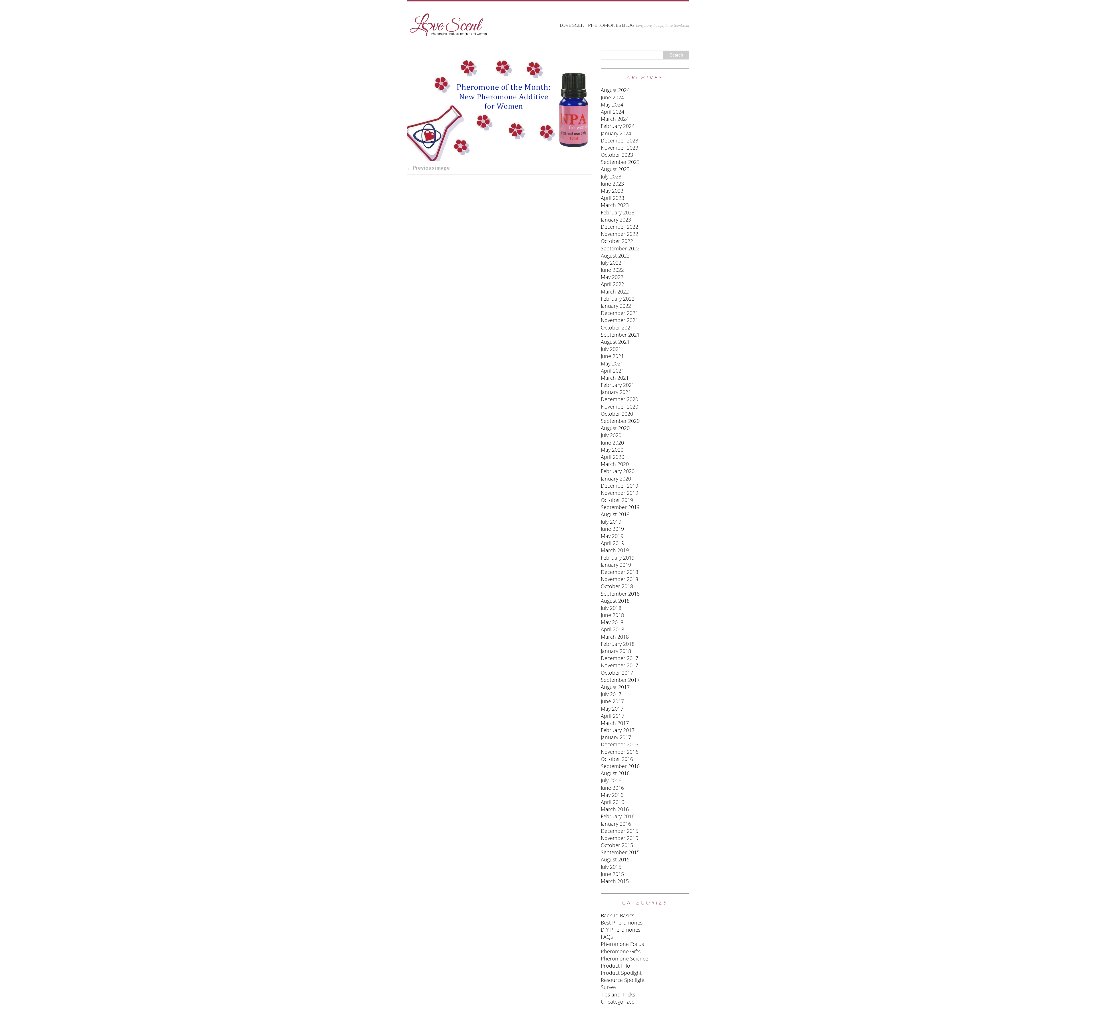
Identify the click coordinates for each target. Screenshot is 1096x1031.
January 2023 (616, 219)
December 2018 (619, 571)
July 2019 (611, 521)
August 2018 (615, 600)
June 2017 (612, 701)
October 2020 (617, 413)
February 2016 (617, 816)
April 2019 (612, 543)
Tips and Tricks (618, 994)
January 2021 (616, 392)
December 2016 (619, 744)
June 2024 (612, 97)
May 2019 (612, 535)
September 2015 (620, 852)
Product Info (615, 965)
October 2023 (617, 154)
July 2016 (611, 780)
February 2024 (617, 125)
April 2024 (612, 111)
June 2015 (612, 874)
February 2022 (617, 298)
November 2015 (619, 838)
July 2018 (611, 607)
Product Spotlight (621, 972)
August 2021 (615, 341)
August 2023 (615, 169)
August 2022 (615, 255)
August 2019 (615, 514)
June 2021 (612, 356)
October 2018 (617, 586)
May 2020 (612, 449)
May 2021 (612, 363)
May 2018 (612, 622)
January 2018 (616, 651)
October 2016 (617, 758)
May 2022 (612, 277)
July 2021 (611, 348)
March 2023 (615, 205)
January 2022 (616, 305)
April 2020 (612, 456)
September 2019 (620, 507)
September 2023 (620, 161)
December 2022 (619, 226)
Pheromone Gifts (620, 951)
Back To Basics (617, 915)
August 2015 (615, 859)
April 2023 (612, 197)
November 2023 (619, 147)
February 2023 (617, 212)
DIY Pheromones (620, 929)
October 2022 (617, 241)
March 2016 (615, 809)
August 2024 (615, 90)
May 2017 (612, 708)
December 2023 (619, 140)
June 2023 (612, 183)
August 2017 (615, 687)
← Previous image (428, 167)
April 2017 (612, 715)
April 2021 (612, 370)
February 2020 (617, 471)
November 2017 (619, 665)
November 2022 (619, 233)
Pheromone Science (624, 958)
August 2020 (615, 428)
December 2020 (619, 399)
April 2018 (612, 629)
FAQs (607, 936)
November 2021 (619, 320)
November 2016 (619, 751)
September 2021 (620, 334)
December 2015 (619, 830)
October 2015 (617, 845)
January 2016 (616, 823)
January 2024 (616, 133)
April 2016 (612, 802)
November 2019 (619, 492)
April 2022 (612, 284)
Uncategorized (618, 1001)
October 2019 (617, 500)
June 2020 (612, 442)
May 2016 (612, 794)
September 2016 (620, 766)
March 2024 (615, 118)
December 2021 (619, 312)
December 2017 (619, 658)
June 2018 (612, 615)
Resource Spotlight (623, 979)
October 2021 (617, 327)
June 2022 (612, 269)
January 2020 (616, 478)
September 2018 (620, 593)
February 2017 (617, 730)
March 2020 (615, 464)
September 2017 (620, 679)
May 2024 (612, 104)
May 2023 (612, 190)
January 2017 (616, 737)
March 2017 (615, 723)
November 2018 (619, 579)
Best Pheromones (621, 922)
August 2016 (615, 773)
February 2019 (617, 557)
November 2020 (619, 406)
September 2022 (620, 248)
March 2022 (615, 291)
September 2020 (620, 420)
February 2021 (617, 384)
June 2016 (612, 787)
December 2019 (619, 485)
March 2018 (615, 636)
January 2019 (616, 564)
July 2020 (611, 435)
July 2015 (611, 866)
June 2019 (612, 528)
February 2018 (617, 643)
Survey (608, 987)
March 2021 (615, 377)
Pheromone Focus (622, 943)
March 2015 (615, 881)
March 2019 (615, 550)
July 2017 (611, 694)
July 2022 (611, 262)
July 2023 (611, 176)
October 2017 (617, 672)
